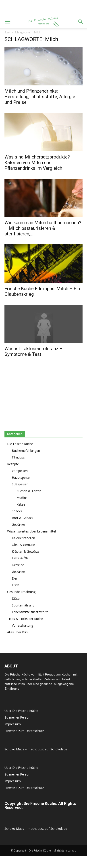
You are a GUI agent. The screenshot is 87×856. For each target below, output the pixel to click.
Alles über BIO (17, 632)
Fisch (15, 585)
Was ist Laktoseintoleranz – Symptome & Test (33, 351)
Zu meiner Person (17, 717)
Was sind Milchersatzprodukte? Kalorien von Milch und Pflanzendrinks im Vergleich (37, 162)
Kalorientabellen (23, 538)
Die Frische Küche (20, 444)
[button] (81, 22)
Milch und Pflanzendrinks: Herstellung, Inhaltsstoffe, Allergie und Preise (39, 96)
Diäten (16, 598)
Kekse (21, 504)
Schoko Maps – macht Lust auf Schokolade (35, 749)
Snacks (17, 511)
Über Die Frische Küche (21, 710)
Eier (14, 578)
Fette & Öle (20, 558)
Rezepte (13, 464)
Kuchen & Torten (29, 491)
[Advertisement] (43, 7)
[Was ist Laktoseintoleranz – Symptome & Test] (43, 324)
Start (7, 32)
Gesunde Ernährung (21, 592)
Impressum (12, 724)
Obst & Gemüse (23, 545)
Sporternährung (23, 605)
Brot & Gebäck (22, 518)
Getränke (18, 524)
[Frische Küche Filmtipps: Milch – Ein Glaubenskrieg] (43, 263)
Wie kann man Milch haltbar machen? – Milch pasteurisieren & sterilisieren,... (42, 228)
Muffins (22, 497)
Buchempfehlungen (26, 450)
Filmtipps (18, 457)
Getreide (18, 565)
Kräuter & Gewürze (25, 551)
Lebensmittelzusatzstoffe (30, 612)
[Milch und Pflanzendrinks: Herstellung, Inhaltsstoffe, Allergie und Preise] (43, 66)
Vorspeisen (20, 471)
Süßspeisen (20, 484)
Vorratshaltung (22, 625)
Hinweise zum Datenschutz (24, 731)
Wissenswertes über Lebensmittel (31, 531)
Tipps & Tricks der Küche (25, 619)
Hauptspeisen (21, 477)
